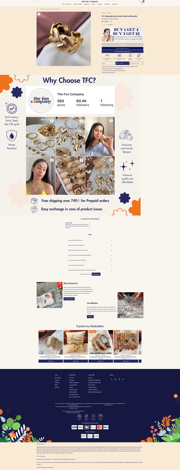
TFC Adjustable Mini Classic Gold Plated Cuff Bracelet (50, 357)
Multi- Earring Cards (98, 449)
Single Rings (56, 451)
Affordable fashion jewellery (43, 447)
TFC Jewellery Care (73, 394)
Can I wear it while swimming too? (76, 245)
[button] (122, 48)
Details (104, 63)
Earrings (57, 380)
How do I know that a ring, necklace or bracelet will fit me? (82, 270)
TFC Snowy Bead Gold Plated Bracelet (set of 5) (75, 357)
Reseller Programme (74, 382)
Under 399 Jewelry (50, 453)
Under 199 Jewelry (41, 453)
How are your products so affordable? (77, 260)
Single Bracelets (76, 451)
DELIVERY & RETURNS (134, 63)
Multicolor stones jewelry (52, 449)
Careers (71, 387)
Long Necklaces (46, 451)
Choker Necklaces (132, 449)
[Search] (37, 1)
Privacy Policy (91, 385)
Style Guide (115, 4)
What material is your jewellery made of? (78, 250)
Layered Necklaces (123, 449)
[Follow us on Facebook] (112, 379)
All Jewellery (58, 378)
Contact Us (71, 380)
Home (38, 9)
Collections (107, 4)
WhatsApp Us (96, 274)
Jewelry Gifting (128, 451)
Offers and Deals (73, 392)
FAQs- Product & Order (74, 397)
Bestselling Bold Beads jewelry (98, 447)
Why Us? (90, 378)
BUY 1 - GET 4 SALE (66, 4)
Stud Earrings (73, 449)
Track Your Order (73, 389)
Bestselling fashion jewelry (57, 447)
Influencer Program (93, 389)
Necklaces (57, 382)
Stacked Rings (63, 451)
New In (93, 4)
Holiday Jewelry (103, 451)
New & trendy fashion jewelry (71, 447)
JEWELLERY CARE (119, 63)
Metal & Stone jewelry (133, 447)
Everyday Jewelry (94, 451)
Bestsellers (86, 4)
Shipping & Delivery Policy (94, 382)
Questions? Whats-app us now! (122, 51)
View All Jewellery (69, 299)
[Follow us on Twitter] (115, 379)
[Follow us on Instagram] (119, 379)
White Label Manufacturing (94, 392)
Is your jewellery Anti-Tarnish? (75, 240)
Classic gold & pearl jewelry (121, 447)
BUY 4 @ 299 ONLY (77, 4)
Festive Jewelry (120, 451)
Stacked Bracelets (85, 451)
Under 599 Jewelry (60, 453)
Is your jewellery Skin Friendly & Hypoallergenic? (79, 255)
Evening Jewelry (111, 451)
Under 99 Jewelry (136, 451)
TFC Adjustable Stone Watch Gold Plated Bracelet (100, 357)
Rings (56, 385)
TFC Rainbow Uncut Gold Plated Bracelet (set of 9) (125, 357)
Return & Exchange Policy (94, 380)
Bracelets (57, 387)
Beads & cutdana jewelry (85, 447)
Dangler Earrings (81, 449)
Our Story (90, 316)
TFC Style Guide (69, 453)
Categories (99, 4)
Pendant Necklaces (113, 449)
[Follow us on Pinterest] (123, 379)
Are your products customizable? (76, 265)
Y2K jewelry (62, 449)
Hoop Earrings (89, 449)
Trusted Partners (73, 385)
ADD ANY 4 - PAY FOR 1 (106, 12)
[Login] (139, 1)
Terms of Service (92, 387)
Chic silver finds (110, 447)
